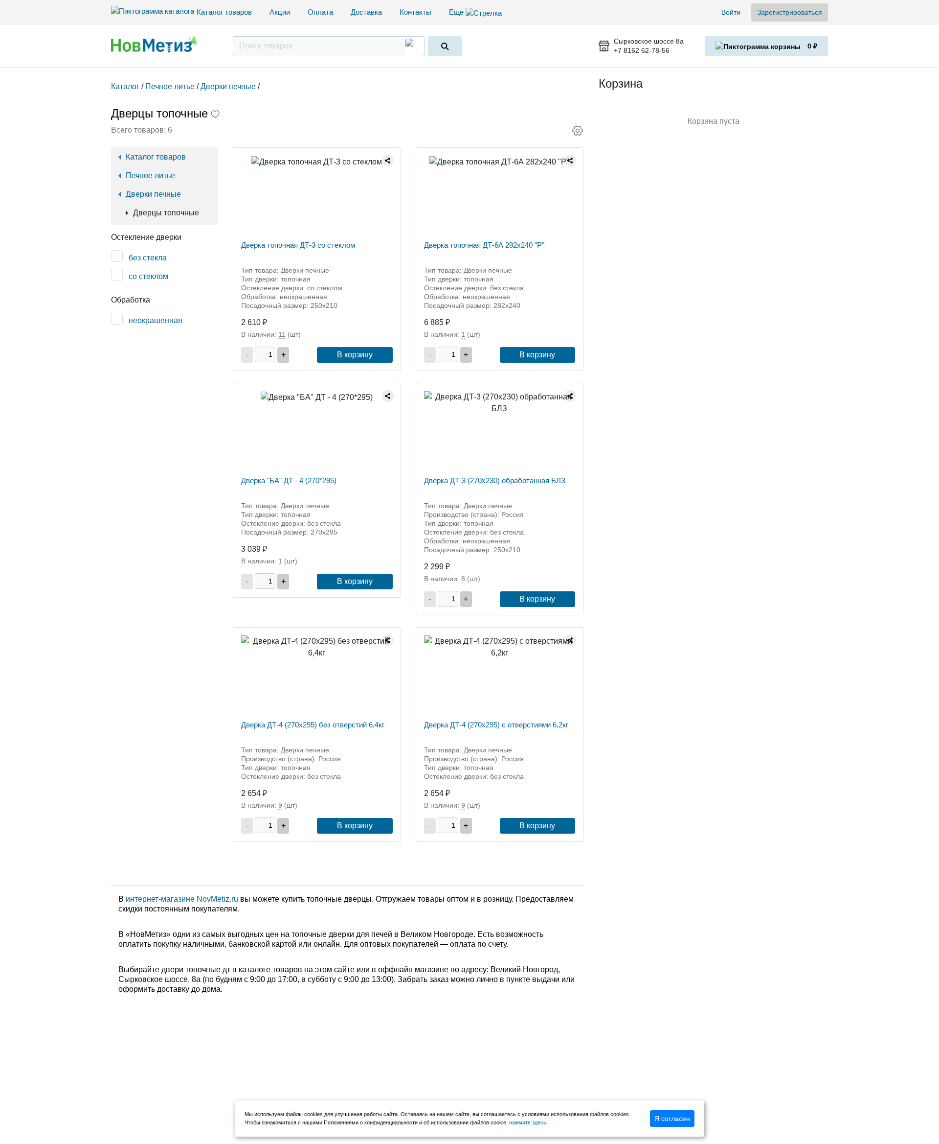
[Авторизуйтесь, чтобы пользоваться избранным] (215, 115)
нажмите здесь (527, 1122)
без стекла (148, 258)
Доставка (366, 12)
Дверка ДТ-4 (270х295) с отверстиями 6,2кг (496, 725)
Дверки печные (153, 194)
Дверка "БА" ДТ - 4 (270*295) (288, 480)
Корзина (621, 83)
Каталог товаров (224, 12)
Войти (730, 12)
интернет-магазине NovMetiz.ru (182, 899)
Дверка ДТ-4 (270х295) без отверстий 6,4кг (312, 725)
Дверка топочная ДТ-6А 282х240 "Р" (484, 245)
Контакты (415, 12)
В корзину (355, 354)
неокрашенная (155, 320)
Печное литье (150, 175)
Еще (457, 12)
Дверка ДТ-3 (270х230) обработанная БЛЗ (494, 480)
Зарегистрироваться (789, 12)
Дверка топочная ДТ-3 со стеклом (298, 245)
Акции (279, 12)
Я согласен (672, 1118)
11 (282, 334)
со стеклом (148, 276)
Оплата (320, 12)
